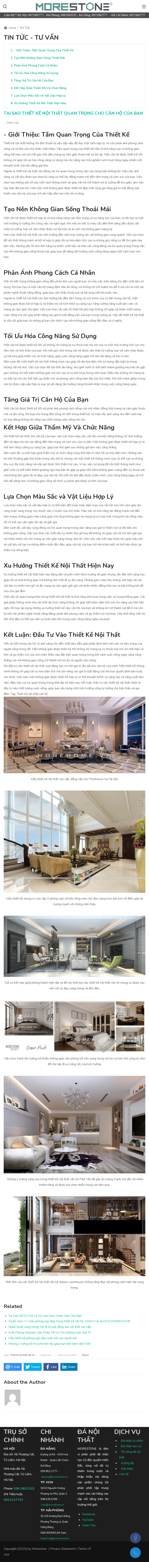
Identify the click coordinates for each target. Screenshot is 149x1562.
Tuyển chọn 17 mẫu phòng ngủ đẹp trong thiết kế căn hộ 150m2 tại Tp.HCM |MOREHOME (69, 1321)
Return (85, 1355)
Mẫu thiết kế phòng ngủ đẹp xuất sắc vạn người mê (42, 1338)
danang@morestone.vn (54, 1477)
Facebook (88, 1514)
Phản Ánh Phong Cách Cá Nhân (35, 65)
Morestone (39, 1549)
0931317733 (13, 1500)
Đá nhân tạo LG (131, 1446)
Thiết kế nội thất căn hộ (22, 1355)
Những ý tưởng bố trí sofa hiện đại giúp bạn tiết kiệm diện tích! (49, 1344)
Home (12, 28)
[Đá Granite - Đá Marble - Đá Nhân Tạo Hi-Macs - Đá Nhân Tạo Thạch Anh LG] (74, 5)
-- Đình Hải (11, 123)
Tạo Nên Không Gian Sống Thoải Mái (39, 58)
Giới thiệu (127, 1469)
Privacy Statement (62, 1549)
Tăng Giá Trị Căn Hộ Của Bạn (34, 80)
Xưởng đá (127, 1463)
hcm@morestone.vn (52, 1505)
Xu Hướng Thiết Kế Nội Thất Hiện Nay (40, 103)
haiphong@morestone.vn (55, 1538)
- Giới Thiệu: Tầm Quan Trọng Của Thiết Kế (44, 50)
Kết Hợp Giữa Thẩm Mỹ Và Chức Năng (40, 88)
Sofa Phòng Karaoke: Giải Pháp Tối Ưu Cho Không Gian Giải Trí (49, 1332)
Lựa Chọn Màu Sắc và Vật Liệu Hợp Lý (40, 96)
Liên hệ (124, 1474)
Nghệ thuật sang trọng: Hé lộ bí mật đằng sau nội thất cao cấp (49, 1327)
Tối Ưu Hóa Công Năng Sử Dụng (36, 73)
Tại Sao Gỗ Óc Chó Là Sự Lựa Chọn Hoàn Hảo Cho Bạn (45, 1316)
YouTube (88, 1520)
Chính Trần (89, 1525)
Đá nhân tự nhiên (132, 1441)
